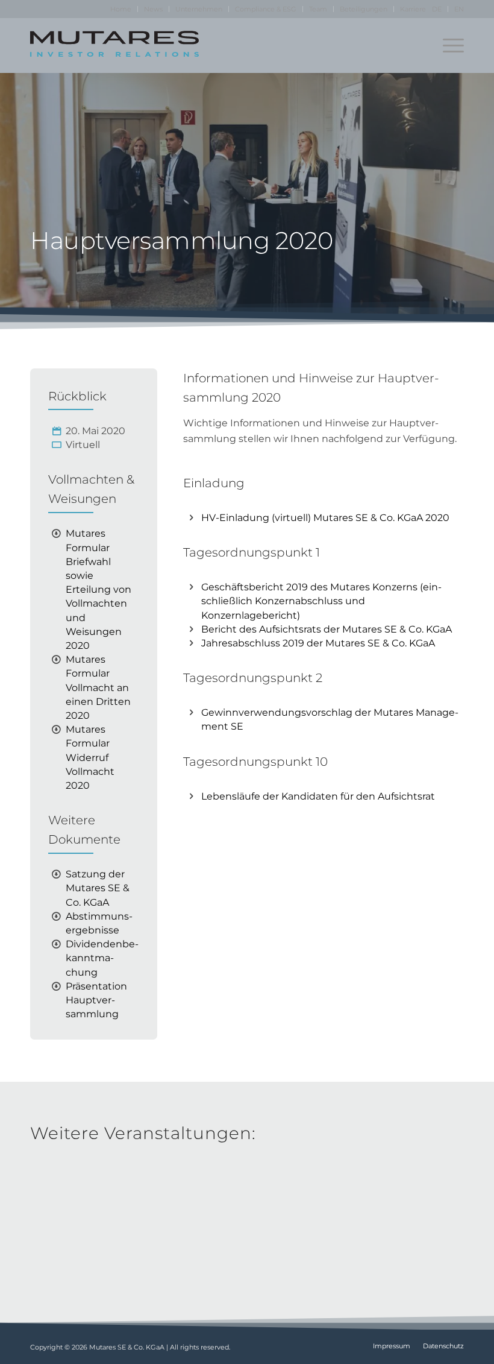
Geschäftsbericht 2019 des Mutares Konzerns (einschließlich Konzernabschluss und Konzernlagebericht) (321, 600)
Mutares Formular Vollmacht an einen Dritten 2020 (98, 687)
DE (437, 9)
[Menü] (447, 45)
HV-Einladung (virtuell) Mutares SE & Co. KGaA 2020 (325, 517)
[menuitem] (121, 9)
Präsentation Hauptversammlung (96, 1000)
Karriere (413, 9)
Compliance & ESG (265, 9)
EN (459, 9)
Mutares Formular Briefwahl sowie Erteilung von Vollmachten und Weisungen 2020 (98, 589)
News (153, 9)
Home (120, 9)
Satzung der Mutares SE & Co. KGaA (98, 888)
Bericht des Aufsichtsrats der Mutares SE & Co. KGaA (326, 629)
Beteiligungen (363, 9)
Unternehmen (198, 9)
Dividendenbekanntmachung (102, 957)
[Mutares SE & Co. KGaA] (114, 45)
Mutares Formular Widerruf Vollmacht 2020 (90, 757)
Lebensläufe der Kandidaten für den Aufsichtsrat (318, 796)
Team (318, 9)
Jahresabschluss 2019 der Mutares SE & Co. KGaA (318, 643)
